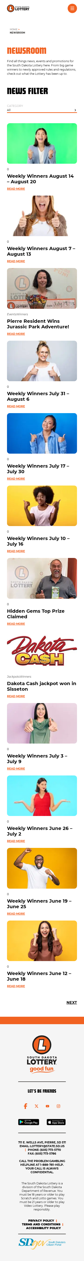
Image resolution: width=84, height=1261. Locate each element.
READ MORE (16, 188)
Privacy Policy (41, 1220)
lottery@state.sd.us (47, 1146)
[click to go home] (18, 8)
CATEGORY (15, 106)
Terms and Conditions (41, 1224)
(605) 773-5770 (50, 1150)
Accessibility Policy (43, 1228)
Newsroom (17, 32)
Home (14, 29)
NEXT (71, 1002)
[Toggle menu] (72, 8)
